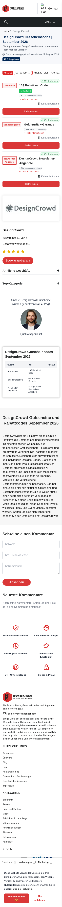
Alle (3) (8, 73)
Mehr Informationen (30, 99)
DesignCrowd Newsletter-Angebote (37, 161)
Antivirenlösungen (12, 827)
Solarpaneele (10, 837)
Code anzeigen (31, 111)
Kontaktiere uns (11, 771)
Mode (6, 813)
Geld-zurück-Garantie (39, 124)
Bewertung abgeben (18, 260)
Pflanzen (7, 832)
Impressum (8, 785)
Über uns (7, 757)
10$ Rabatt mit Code (33, 85)
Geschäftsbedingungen (15, 781)
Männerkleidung (11, 823)
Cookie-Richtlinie (22, 889)
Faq (5, 767)
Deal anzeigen (31, 145)
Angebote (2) (41, 73)
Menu (48, 21)
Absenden (16, 582)
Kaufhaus (8, 841)
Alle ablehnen (39, 898)
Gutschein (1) (23, 73)
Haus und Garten (12, 809)
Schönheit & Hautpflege (15, 818)
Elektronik (8, 799)
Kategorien (8, 753)
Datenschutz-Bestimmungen (17, 776)
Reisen (6, 804)
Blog (5, 762)
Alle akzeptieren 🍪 (16, 898)
